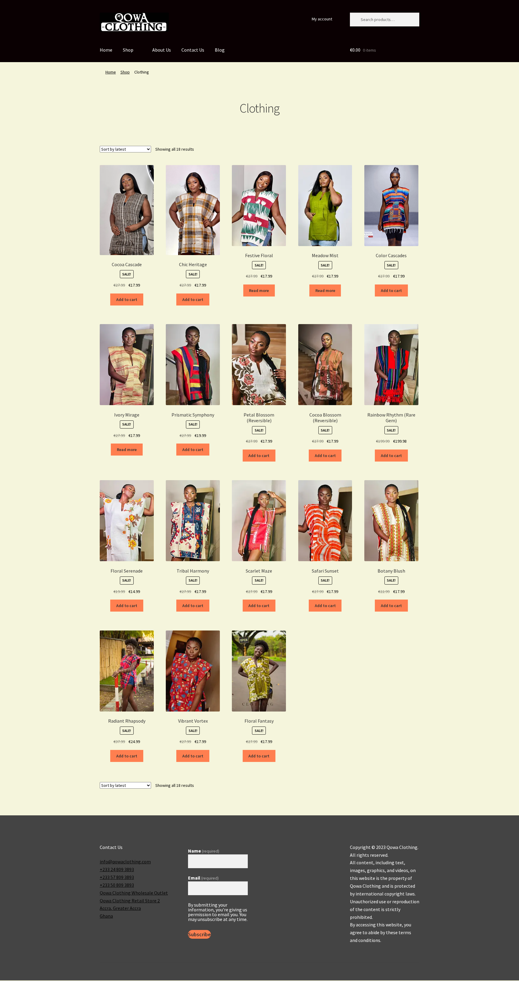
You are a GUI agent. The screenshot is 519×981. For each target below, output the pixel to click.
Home (106, 50)
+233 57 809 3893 (117, 877)
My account (322, 19)
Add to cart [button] (126, 299)
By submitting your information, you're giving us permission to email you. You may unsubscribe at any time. (217, 912)
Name (203, 850)
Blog (220, 50)
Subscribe (199, 934)
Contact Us (192, 50)
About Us (161, 50)
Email (203, 877)
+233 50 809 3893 (117, 885)
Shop (128, 50)
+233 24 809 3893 (117, 869)
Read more (259, 290)
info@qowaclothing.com (125, 862)
